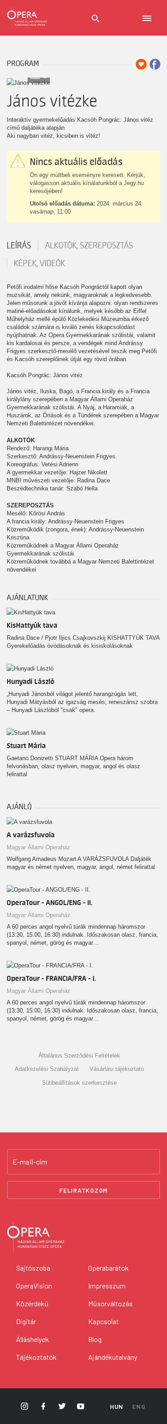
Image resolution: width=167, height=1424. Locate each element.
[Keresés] (96, 19)
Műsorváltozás (110, 1303)
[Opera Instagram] (24, 1406)
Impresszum (107, 1285)
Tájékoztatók (36, 1357)
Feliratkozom (83, 1190)
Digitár (26, 1321)
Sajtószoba (33, 1267)
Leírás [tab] (19, 246)
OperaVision (34, 1285)
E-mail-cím (29, 1161)
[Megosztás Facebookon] (155, 64)
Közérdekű (32, 1303)
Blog (95, 1339)
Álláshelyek (32, 1339)
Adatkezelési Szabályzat (47, 1069)
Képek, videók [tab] (39, 263)
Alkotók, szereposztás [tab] (89, 246)
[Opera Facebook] (43, 1406)
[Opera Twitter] (62, 1406)
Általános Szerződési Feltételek (79, 1055)
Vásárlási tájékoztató (117, 1069)
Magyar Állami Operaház (38, 847)
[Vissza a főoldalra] (27, 17)
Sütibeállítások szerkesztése (79, 1082)
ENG (138, 1406)
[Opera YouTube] (80, 1406)
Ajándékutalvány (112, 1357)
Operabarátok (108, 1267)
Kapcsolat (103, 1321)
